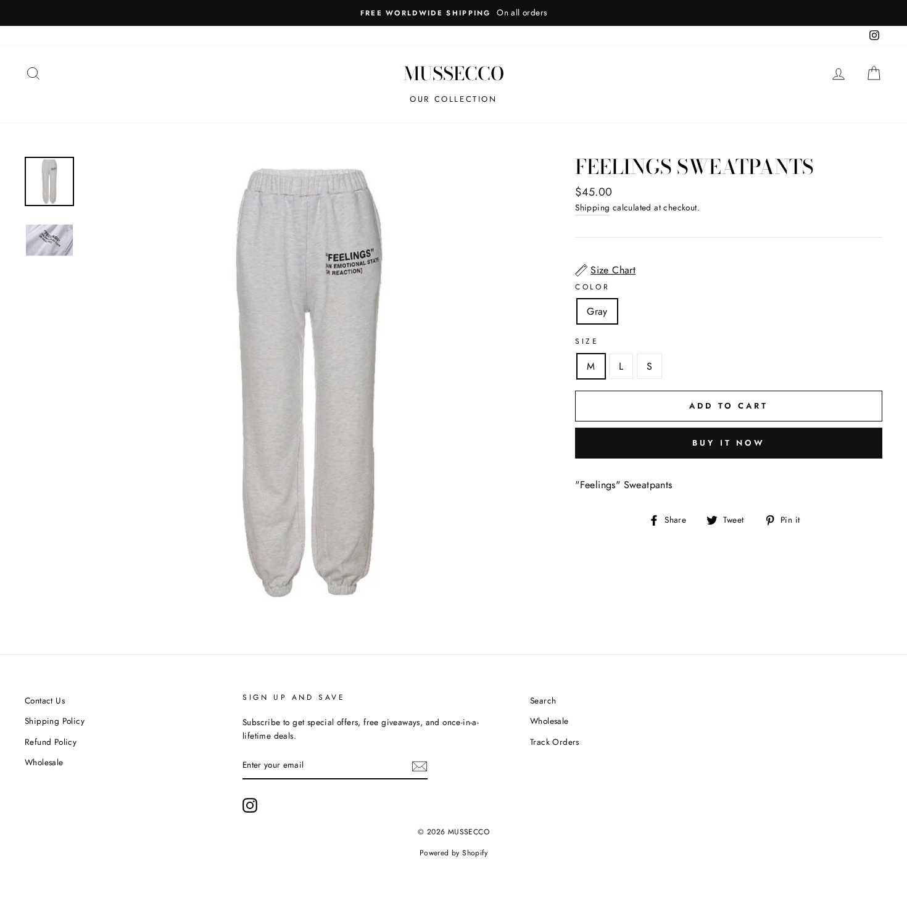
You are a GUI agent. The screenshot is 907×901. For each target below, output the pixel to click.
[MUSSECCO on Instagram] (249, 805)
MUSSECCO (454, 73)
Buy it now (728, 443)
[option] (453, 13)
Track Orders (554, 742)
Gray (597, 311)
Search (543, 700)
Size (586, 341)
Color (592, 287)
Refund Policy (51, 742)
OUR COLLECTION (453, 99)
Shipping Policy (55, 721)
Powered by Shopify (453, 852)
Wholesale (44, 762)
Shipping (592, 207)
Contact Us (45, 700)
